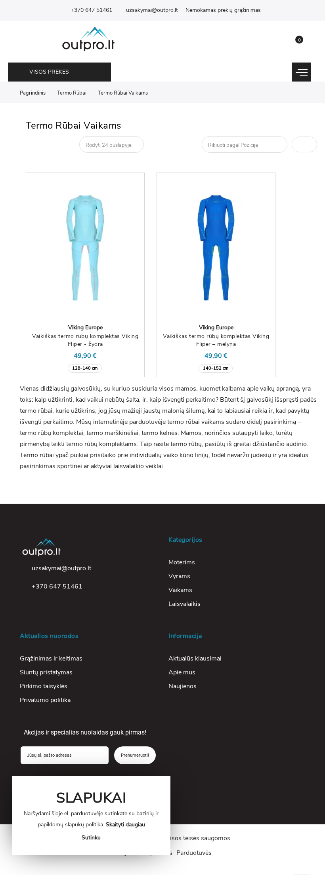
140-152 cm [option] (215, 368)
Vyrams (179, 576)
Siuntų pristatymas (46, 672)
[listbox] (85, 367)
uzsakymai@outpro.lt (152, 10)
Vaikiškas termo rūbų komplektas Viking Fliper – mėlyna (216, 340)
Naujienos (182, 686)
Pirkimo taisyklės (43, 686)
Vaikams (180, 590)
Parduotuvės (194, 852)
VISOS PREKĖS (49, 72)
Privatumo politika (45, 700)
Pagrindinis (33, 93)
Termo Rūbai (71, 93)
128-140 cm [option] (85, 368)
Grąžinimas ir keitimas (51, 658)
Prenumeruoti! (135, 755)
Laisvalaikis (184, 604)
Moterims (181, 562)
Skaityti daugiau (125, 824)
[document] (91, 815)
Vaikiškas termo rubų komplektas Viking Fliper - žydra (85, 340)
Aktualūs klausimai (195, 658)
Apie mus (181, 672)
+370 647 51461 (91, 10)
